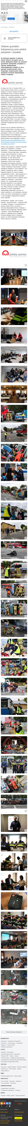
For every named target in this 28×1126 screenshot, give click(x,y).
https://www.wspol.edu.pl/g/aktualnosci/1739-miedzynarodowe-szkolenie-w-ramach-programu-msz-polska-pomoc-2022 (14, 142)
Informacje (3, 1067)
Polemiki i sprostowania (6, 1046)
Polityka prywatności (4, 1123)
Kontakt (3, 1093)
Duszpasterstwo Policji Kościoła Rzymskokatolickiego (13, 1059)
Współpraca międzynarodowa (18, 1057)
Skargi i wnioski (10, 1095)
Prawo (2, 1073)
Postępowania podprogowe (7, 1090)
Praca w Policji (4, 1078)
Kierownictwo (10, 1052)
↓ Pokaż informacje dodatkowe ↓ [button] (14, 1032)
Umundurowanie (5, 1057)
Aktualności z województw (14, 1041)
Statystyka (3, 1064)
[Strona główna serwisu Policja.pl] (2, 13)
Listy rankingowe (5, 1083)
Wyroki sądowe (18, 1076)
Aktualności (11, 27)
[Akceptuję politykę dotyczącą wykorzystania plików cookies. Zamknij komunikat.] (26, 1)
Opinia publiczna (5, 1070)
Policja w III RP (4, 1056)
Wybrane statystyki (21, 1067)
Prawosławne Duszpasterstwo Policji (9, 1061)
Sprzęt (16, 1056)
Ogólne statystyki (12, 1067)
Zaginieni (3, 1045)
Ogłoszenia (18, 1081)
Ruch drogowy (11, 1043)
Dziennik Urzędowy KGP (7, 1076)
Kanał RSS (1, 1103)
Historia (11, 1056)
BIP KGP (20, 1103)
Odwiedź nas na (4, 1103)
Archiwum (18, 1090)
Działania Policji (5, 1038)
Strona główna (4, 27)
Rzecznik (3, 1095)
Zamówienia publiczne (6, 1085)
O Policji (3, 1049)
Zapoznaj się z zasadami (5, 1120)
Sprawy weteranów (20, 1095)
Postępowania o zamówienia (8, 1088)
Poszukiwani (20, 1043)
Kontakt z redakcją (4, 1112)
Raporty (19, 1068)
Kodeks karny (4, 1068)
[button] (25, 13)
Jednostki (3, 1052)
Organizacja (17, 1054)
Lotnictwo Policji (11, 1045)
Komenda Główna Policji (7, 1054)
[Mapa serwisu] (4, 13)
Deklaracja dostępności (19, 1112)
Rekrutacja (13, 1083)
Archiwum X (4, 1043)
